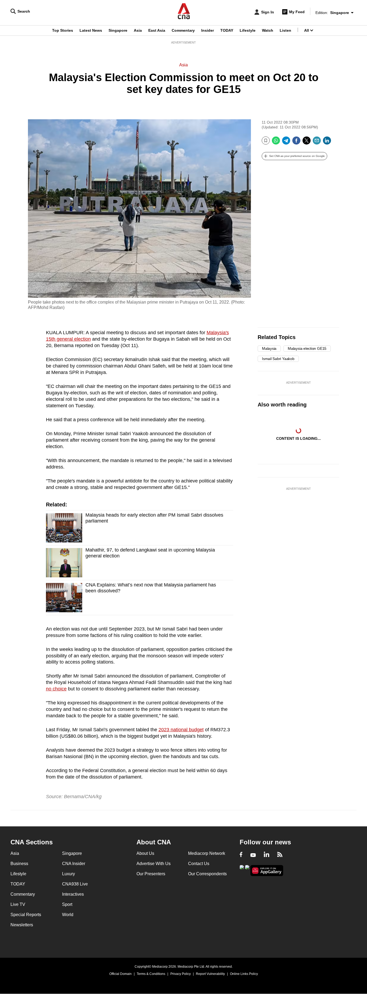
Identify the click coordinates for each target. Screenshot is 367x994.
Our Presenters (150, 873)
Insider (207, 30)
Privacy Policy (180, 974)
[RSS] (279, 855)
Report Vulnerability (210, 974)
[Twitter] (307, 142)
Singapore (118, 30)
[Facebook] (296, 142)
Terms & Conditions (151, 974)
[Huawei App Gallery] (266, 870)
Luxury (68, 873)
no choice (56, 689)
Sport (67, 904)
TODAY (226, 30)
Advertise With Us (153, 863)
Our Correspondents (207, 873)
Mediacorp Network (206, 853)
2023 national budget (181, 729)
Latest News (91, 30)
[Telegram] (286, 142)
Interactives (73, 894)
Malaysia (269, 348)
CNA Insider (73, 863)
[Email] (317, 142)
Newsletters (21, 925)
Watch (267, 30)
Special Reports (25, 914)
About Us (145, 853)
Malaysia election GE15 (307, 348)
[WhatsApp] (276, 142)
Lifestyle (248, 30)
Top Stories (62, 30)
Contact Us (198, 863)
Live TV (17, 904)
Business (19, 863)
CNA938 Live (75, 884)
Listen (285, 30)
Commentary (183, 30)
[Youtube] (253, 855)
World (67, 914)
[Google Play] (242, 870)
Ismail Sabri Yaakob (278, 358)
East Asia (156, 30)
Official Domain (120, 974)
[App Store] (247, 870)
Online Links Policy (244, 974)
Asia (138, 30)
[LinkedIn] (327, 142)
